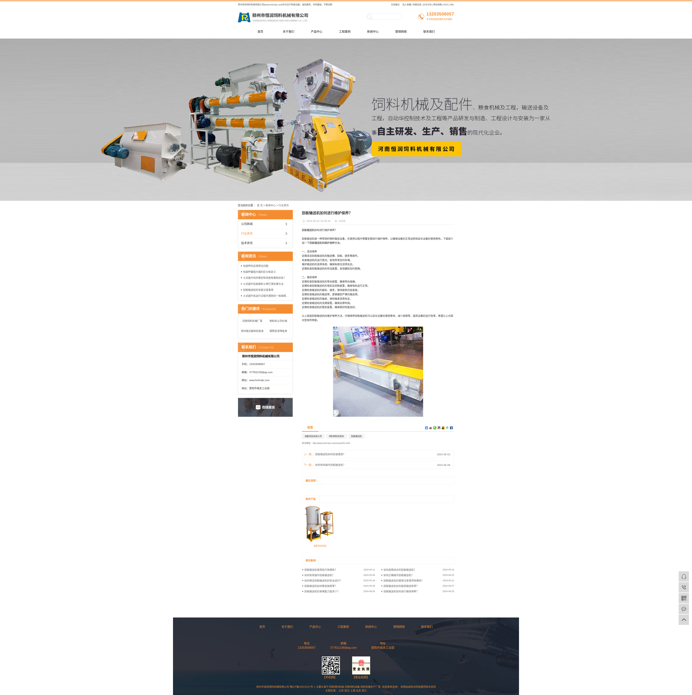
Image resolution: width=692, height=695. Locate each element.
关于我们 (288, 31)
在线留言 (395, 4)
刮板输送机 (356, 436)
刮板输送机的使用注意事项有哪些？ (403, 580)
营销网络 (401, 31)
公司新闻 (247, 223)
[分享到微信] (434, 427)
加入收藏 (406, 4)
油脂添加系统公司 (313, 436)
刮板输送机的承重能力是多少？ (322, 591)
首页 (260, 31)
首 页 (260, 205)
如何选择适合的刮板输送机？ (399, 569)
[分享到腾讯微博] (447, 427)
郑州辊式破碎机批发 (252, 330)
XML (452, 4)
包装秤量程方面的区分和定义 (259, 271)
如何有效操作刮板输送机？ (330, 464)
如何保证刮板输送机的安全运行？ (323, 580)
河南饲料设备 (352, 686)
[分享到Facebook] (451, 427)
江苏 (341, 690)
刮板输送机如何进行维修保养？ (401, 591)
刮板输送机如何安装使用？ (330, 454)
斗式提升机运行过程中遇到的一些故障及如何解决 (266, 295)
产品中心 (316, 31)
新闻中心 (373, 31)
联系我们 (429, 31)
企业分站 (427, 4)
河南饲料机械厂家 (252, 320)
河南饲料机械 (336, 686)
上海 (352, 690)
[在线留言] (684, 609)
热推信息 (417, 4)
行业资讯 (284, 205)
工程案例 (345, 31)
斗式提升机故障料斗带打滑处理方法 (263, 283)
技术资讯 (247, 243)
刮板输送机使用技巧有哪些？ (320, 569)
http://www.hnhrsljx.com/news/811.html (331, 443)
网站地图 (437, 4)
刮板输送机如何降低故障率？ (320, 586)
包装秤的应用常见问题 (255, 265)
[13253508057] (684, 587)
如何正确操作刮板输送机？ (398, 575)
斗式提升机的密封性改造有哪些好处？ (264, 277)
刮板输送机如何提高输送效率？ (401, 586)
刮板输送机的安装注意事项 (258, 289)
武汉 (346, 690)
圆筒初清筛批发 (278, 330)
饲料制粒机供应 (336, 436)
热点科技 (416, 686)
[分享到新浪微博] (430, 427)
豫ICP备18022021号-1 (302, 686)
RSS (445, 4)
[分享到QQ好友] (439, 427)
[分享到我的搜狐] (443, 427)
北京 (358, 690)
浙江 (364, 690)
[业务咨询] (684, 576)
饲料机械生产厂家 (370, 686)
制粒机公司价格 (278, 320)
